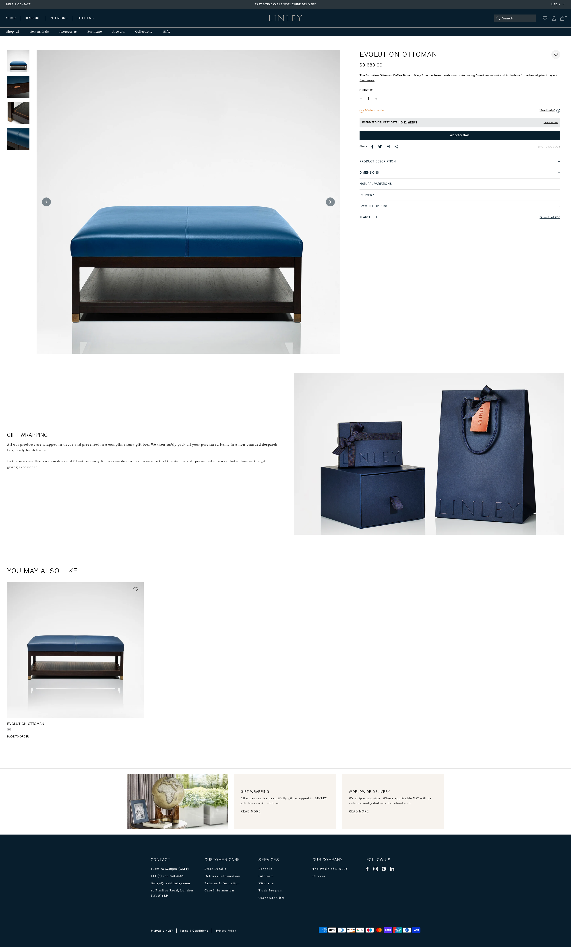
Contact (105, 22)
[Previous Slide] (46, 201)
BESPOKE (33, 18)
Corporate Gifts (272, 898)
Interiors (266, 876)
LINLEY (168, 930)
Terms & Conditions (194, 930)
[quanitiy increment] (376, 98)
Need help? (547, 110)
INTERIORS (59, 18)
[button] (555, 54)
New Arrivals (39, 31)
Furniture (94, 31)
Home (10, 22)
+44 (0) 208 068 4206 (167, 876)
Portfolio (82, 22)
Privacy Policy (226, 930)
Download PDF (550, 217)
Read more (367, 80)
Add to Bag (460, 135)
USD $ (555, 4)
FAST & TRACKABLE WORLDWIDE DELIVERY (285, 4)
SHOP (11, 18)
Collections (143, 31)
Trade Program (271, 890)
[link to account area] (553, 18)
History (59, 22)
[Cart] (562, 18)
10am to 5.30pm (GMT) (170, 869)
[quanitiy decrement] (362, 98)
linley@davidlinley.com (170, 883)
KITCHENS (85, 18)
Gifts (166, 31)
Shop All (12, 31)
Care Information (219, 890)
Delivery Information (222, 876)
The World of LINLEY (330, 869)
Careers (318, 876)
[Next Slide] (330, 201)
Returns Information (222, 883)
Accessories (68, 31)
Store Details (215, 869)
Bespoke (266, 869)
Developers (34, 22)
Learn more (551, 122)
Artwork (118, 31)
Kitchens (266, 883)
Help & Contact (18, 4)
